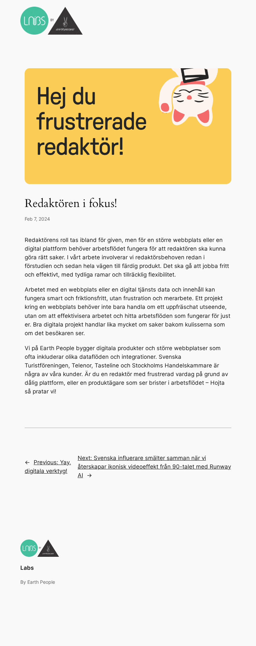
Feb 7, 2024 (37, 219)
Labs (27, 567)
